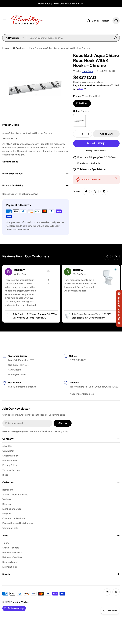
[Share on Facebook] (86, 191)
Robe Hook (82, 103)
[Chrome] (79, 121)
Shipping (77, 82)
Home (5, 48)
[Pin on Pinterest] (104, 191)
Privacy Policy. (62, 431)
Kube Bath (87, 71)
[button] (119, 308)
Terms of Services (41, 431)
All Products (18, 48)
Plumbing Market (19, 602)
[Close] (116, 178)
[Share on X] (95, 191)
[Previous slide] (107, 256)
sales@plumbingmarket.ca (22, 386)
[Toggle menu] (4, 21)
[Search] (115, 38)
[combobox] (61, 38)
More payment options (96, 150)
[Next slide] (116, 256)
